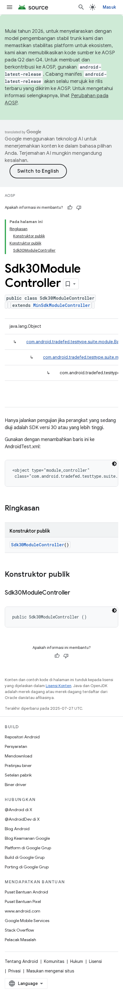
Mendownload (18, 756)
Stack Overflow (19, 930)
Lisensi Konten (58, 685)
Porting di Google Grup (27, 867)
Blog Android (17, 828)
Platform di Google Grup (28, 847)
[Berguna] (69, 207)
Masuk (109, 7)
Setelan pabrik (18, 775)
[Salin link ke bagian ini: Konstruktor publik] (76, 575)
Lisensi (95, 961)
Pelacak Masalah (20, 939)
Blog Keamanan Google (27, 838)
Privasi (14, 971)
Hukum (76, 961)
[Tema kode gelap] (114, 463)
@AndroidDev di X (22, 819)
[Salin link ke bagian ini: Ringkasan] (45, 508)
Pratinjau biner (18, 765)
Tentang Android (21, 961)
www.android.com (22, 911)
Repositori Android (22, 737)
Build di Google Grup (24, 857)
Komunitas (54, 961)
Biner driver (15, 784)
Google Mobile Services (27, 920)
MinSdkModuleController (61, 305)
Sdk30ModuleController (37, 545)
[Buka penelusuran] (81, 7)
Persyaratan (16, 746)
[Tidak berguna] (78, 207)
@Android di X (18, 809)
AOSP (10, 195)
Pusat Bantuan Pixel (23, 901)
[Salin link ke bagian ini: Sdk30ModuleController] (76, 593)
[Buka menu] (10, 7)
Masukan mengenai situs (50, 971)
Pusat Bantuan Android (26, 892)
